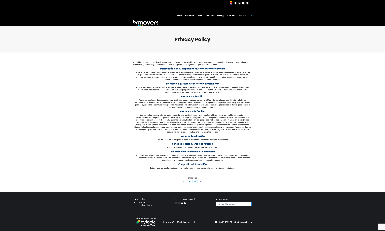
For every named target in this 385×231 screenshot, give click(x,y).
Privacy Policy (139, 199)
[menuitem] (179, 15)
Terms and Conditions (142, 205)
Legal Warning (139, 202)
